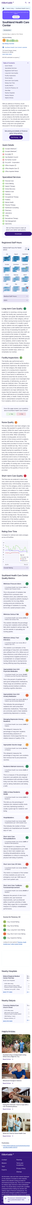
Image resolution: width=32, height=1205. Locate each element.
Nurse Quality (9, 78)
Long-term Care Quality (11, 73)
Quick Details (8, 65)
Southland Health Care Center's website (16, 47)
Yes (12, 414)
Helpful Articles (9, 97)
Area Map (7, 90)
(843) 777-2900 (7, 992)
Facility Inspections (10, 75)
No (22, 414)
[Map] (16, 958)
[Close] (28, 1199)
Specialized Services (11, 68)
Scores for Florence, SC (11, 88)
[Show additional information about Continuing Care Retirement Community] (12, 154)
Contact (4, 1160)
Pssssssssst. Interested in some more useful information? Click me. (17, 1199)
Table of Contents (9, 63)
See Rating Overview (8, 43)
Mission (4, 1163)
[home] (8, 3)
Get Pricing (14, 137)
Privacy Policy (21, 1168)
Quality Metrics (9, 85)
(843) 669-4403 (7, 54)
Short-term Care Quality (11, 80)
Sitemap (19, 1172)
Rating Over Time (10, 83)
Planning (19, 1160)
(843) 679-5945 (7, 1021)
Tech (3, 1166)
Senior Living (10, 8)
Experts (4, 1170)
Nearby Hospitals (10, 93)
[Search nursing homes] (26, 3)
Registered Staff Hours (11, 70)
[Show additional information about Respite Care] (18, 168)
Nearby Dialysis (9, 95)
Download (16, 16)
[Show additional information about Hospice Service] (15, 165)
